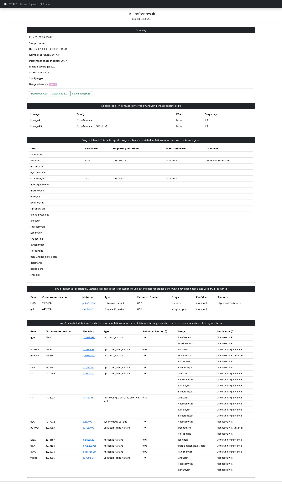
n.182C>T (88, 397)
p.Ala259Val (89, 445)
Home (23, 4)
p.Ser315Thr (89, 303)
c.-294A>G (88, 349)
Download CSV (39, 93)
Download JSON (81, 93)
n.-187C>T (88, 373)
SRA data (45, 4)
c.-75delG (88, 457)
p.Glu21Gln (89, 337)
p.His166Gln (89, 451)
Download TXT (60, 93)
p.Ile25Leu (88, 439)
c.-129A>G (88, 427)
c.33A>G (87, 421)
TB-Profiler (9, 4)
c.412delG (87, 309)
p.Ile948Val (89, 355)
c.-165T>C (88, 367)
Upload (33, 4)
